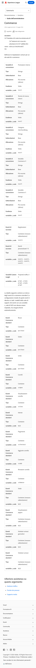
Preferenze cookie (26, 657)
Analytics (20, 15)
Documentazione (9, 15)
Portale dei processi (13, 590)
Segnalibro (9, 31)
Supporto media (12, 594)
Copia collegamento (19, 31)
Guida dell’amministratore (15, 18)
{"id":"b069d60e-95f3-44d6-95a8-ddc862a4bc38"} (17, 38)
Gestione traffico (12, 586)
